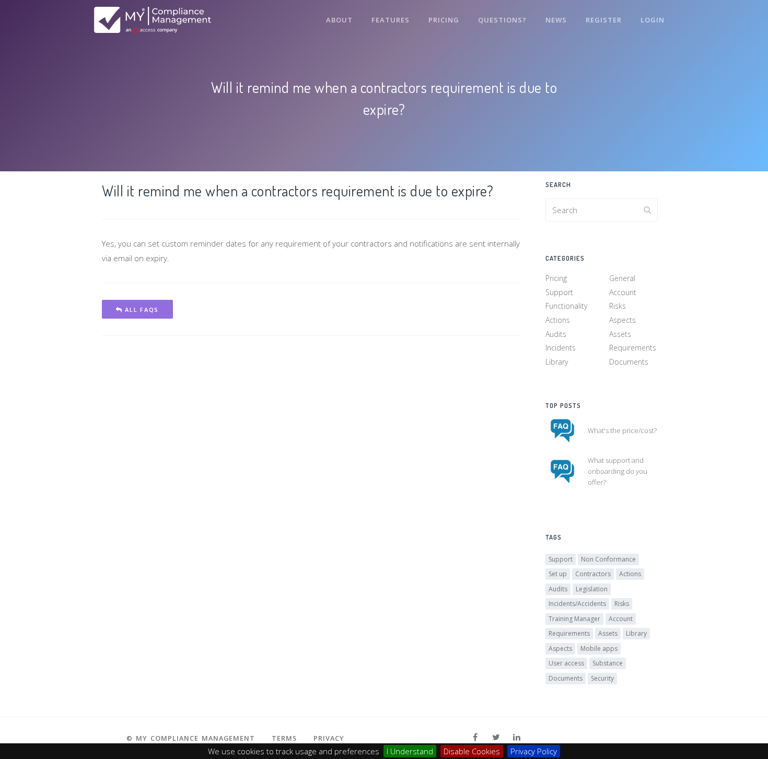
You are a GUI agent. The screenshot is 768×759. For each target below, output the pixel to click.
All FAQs (141, 309)
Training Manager (574, 618)
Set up (558, 573)
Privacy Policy (533, 751)
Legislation (592, 589)
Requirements (632, 348)
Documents (628, 362)
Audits (555, 334)
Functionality (566, 306)
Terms (284, 738)
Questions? (502, 20)
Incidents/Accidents (577, 603)
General (622, 278)
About (339, 20)
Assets (620, 334)
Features (390, 20)
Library (556, 362)
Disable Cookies (472, 751)
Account (622, 292)
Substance (607, 663)
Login (653, 20)
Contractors (593, 573)
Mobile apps (599, 648)
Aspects (622, 320)
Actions (557, 320)
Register (604, 20)
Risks (617, 306)
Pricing (443, 20)
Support (559, 292)
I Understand (410, 751)
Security (602, 678)
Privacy (328, 738)
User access (566, 663)
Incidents (560, 348)
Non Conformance (608, 559)
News (556, 20)
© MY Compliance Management (190, 738)
